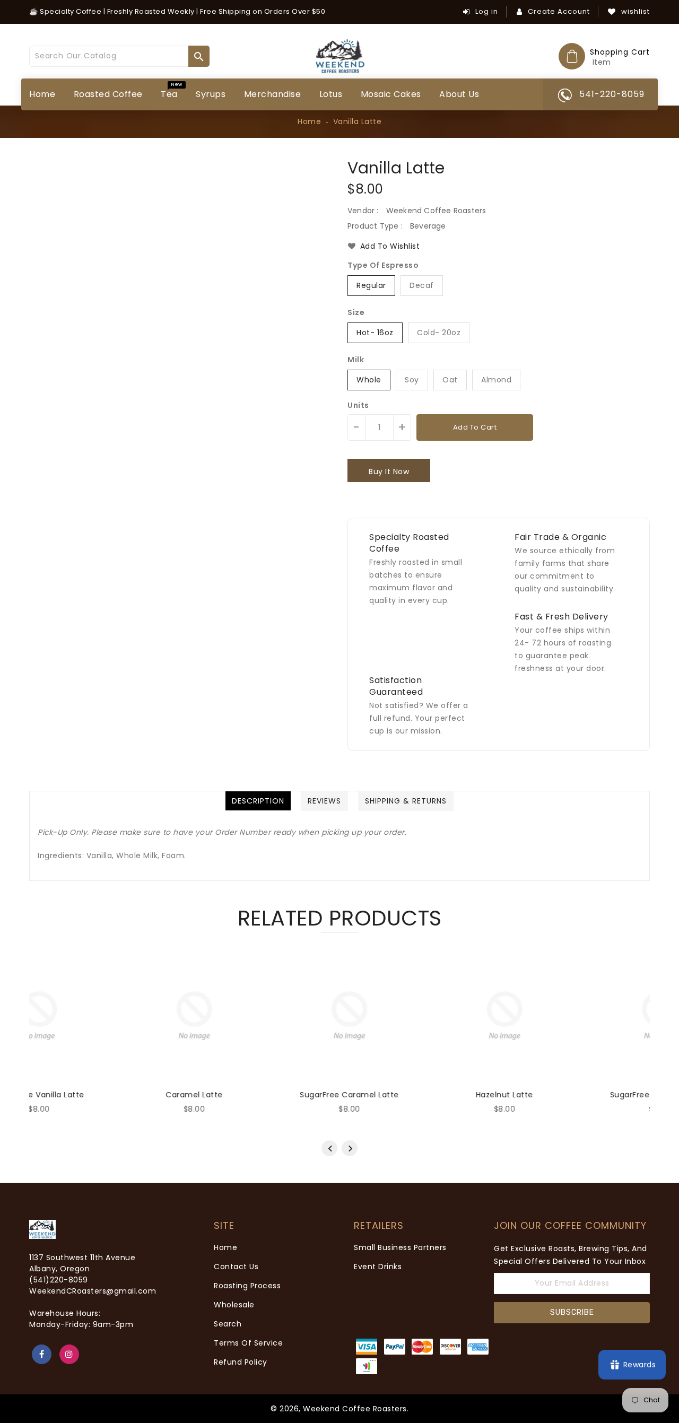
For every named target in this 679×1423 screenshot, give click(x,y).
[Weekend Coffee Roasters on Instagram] (69, 1354)
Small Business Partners (400, 1247)
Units (358, 405)
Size (355, 312)
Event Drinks (378, 1266)
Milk (355, 359)
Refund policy (240, 1362)
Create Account (559, 11)
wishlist (635, 11)
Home (309, 121)
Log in (486, 11)
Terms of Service (248, 1343)
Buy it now (389, 471)
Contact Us (236, 1266)
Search (227, 1324)
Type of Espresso (383, 265)
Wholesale (234, 1304)
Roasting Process (247, 1285)
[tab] (258, 801)
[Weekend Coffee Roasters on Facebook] (42, 1354)
